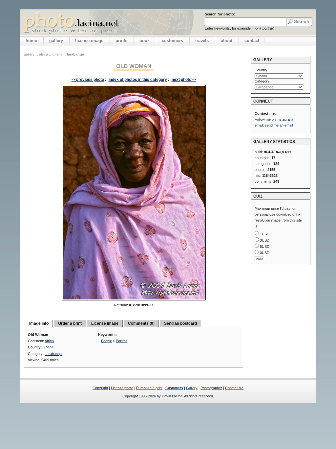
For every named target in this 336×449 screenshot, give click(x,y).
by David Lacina (169, 396)
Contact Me (234, 388)
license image (89, 40)
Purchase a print (149, 388)
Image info (39, 323)
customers (172, 40)
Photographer (211, 388)
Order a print (70, 323)
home (31, 40)
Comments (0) (141, 323)
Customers (174, 388)
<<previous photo (88, 79)
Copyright (100, 388)
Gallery (192, 388)
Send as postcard (180, 323)
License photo (122, 388)
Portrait (121, 341)
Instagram (285, 119)
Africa (43, 54)
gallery (56, 40)
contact (251, 40)
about (226, 40)
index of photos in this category (138, 79)
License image (104, 323)
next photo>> (184, 79)
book (144, 40)
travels (202, 40)
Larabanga (75, 54)
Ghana (57, 54)
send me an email (279, 125)
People (106, 341)
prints (121, 40)
